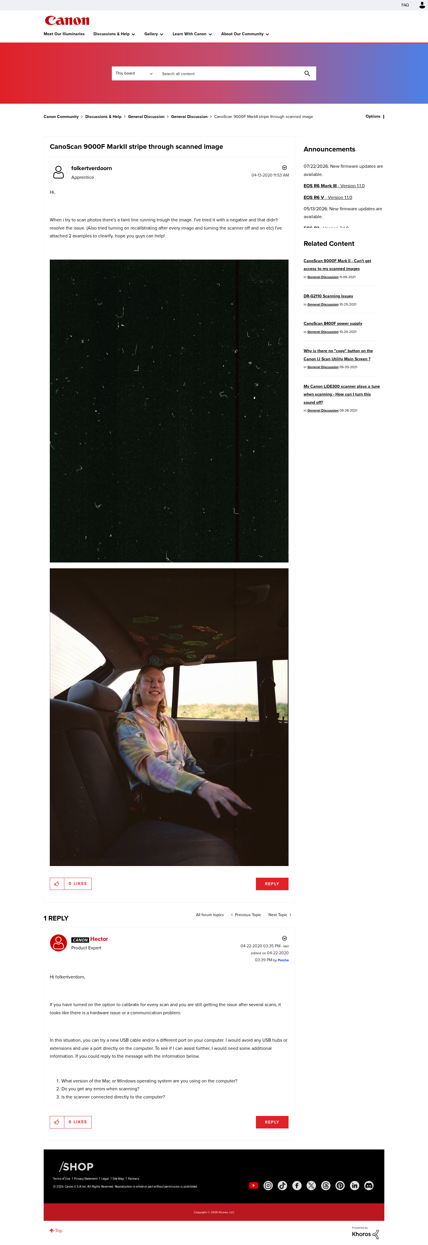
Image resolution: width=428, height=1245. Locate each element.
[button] (295, 575)
